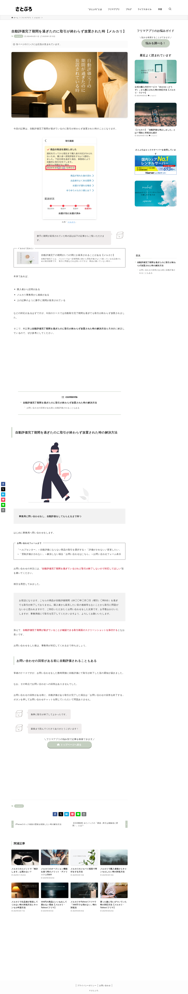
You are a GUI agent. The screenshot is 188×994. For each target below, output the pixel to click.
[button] (55, 814)
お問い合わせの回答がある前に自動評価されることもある (53, 407)
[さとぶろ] (23, 9)
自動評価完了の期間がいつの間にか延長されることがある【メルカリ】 (78, 255)
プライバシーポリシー (86, 985)
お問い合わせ (105, 985)
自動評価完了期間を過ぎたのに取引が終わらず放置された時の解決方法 (60, 402)
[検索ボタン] (170, 9)
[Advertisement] (69, 363)
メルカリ (18, 36)
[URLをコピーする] (84, 814)
